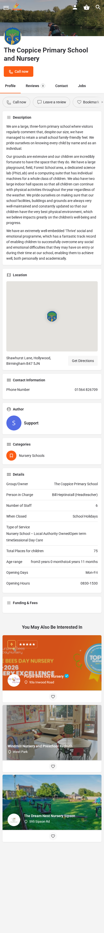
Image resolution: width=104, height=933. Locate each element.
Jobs (82, 86)
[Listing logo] (12, 36)
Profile (10, 86)
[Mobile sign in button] (75, 7)
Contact (61, 86)
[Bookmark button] (53, 697)
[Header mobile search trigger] (98, 7)
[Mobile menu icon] (6, 8)
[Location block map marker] (52, 316)
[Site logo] (17, 8)
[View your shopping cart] (86, 7)
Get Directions (83, 361)
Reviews (35, 86)
